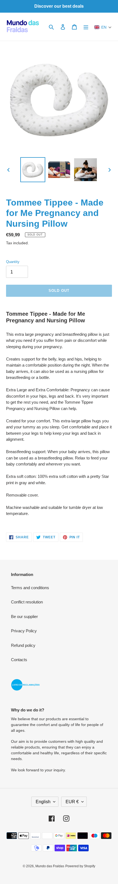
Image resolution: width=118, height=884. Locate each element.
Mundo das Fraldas (49, 866)
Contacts (19, 659)
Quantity (12, 262)
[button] (103, 27)
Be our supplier (24, 616)
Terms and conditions (30, 587)
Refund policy (23, 645)
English (43, 801)
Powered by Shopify (80, 866)
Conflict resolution (27, 602)
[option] (33, 170)
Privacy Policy (24, 630)
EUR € (72, 801)
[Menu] (86, 27)
